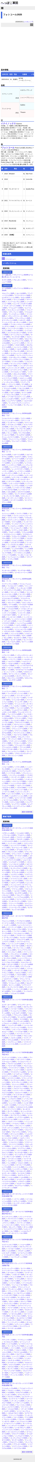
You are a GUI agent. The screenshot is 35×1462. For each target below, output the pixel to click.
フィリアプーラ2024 (16, 1130)
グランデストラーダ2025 (18, 954)
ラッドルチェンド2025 (16, 314)
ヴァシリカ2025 (18, 299)
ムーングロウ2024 (8, 1150)
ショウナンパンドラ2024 (18, 1221)
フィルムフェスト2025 (18, 1011)
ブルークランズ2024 (19, 1132)
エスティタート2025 (9, 1005)
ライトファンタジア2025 (23, 386)
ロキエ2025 (11, 492)
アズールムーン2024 (9, 1061)
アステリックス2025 (23, 837)
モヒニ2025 (8, 637)
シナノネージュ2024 (17, 1312)
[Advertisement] (17, 47)
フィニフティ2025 (21, 702)
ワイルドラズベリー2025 (10, 418)
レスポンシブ (28, 22)
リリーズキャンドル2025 (21, 553)
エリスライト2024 (13, 1078)
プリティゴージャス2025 (12, 306)
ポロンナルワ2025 (19, 374)
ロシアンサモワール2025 (23, 494)
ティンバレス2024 (13, 1113)
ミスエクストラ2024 (16, 1142)
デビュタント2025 (19, 280)
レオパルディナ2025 (19, 1013)
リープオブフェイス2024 (21, 1293)
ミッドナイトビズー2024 (20, 1146)
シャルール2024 (12, 1177)
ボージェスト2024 (16, 1134)
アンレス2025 (6, 299)
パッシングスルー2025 (18, 783)
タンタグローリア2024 (24, 1318)
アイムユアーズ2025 (16, 308)
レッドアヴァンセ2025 (18, 467)
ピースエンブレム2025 (11, 394)
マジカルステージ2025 (15, 586)
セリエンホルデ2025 (16, 866)
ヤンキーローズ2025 (9, 570)
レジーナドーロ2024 (9, 1297)
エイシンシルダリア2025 (10, 399)
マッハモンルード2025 (24, 588)
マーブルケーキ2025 (26, 604)
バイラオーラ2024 (8, 1183)
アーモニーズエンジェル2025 (20, 324)
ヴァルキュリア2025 (14, 424)
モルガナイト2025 (20, 637)
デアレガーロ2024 (19, 1444)
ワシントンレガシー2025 (10, 420)
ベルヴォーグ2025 (8, 665)
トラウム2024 (19, 1279)
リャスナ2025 (18, 330)
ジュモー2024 (28, 1103)
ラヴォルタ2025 (27, 532)
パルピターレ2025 (26, 380)
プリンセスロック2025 (9, 747)
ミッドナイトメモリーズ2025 (22, 619)
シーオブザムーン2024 (22, 1427)
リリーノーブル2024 (16, 1415)
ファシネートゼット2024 (20, 1136)
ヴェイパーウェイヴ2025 (17, 439)
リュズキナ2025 (17, 548)
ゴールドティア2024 (20, 1086)
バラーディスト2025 (17, 777)
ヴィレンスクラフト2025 (10, 437)
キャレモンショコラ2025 (15, 310)
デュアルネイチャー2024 (12, 1320)
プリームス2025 (24, 747)
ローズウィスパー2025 (15, 498)
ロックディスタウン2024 (21, 1203)
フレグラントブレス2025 (20, 341)
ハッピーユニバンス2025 (20, 769)
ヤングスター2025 (18, 337)
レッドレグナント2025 (9, 473)
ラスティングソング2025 (15, 520)
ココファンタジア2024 (9, 1244)
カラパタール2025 (18, 946)
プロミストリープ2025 (15, 755)
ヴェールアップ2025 (19, 441)
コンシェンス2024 (18, 1084)
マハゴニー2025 (24, 594)
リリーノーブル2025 (9, 555)
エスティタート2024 (9, 1173)
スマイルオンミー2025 (18, 372)
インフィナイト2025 (14, 843)
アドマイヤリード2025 (22, 295)
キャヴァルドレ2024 (17, 1080)
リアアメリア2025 (18, 538)
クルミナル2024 (7, 1092)
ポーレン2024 (28, 1227)
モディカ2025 (15, 392)
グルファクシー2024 (11, 1303)
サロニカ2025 (25, 297)
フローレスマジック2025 (21, 724)
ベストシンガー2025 (14, 657)
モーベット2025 (27, 642)
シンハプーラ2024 (18, 1356)
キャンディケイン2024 (9, 1216)
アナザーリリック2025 (24, 935)
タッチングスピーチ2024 (18, 1438)
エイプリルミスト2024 (24, 1421)
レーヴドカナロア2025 (9, 490)
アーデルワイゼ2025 (23, 921)
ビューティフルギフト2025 (22, 303)
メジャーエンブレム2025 (15, 301)
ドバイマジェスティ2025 (18, 878)
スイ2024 (10, 1107)
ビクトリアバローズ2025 (23, 798)
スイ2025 (27, 960)
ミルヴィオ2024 (9, 1411)
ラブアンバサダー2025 (19, 530)
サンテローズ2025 (10, 958)
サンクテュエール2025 (21, 1021)
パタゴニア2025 (20, 972)
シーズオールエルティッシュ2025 (18, 396)
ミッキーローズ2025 (14, 617)
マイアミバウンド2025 (9, 584)
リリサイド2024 (27, 1348)
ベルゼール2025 (12, 663)
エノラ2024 (14, 1231)
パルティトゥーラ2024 (15, 1121)
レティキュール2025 (16, 905)
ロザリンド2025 (7, 494)
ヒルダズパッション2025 (10, 297)
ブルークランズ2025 (20, 735)
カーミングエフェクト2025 (19, 334)
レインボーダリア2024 (9, 1295)
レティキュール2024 (17, 1401)
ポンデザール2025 (15, 680)
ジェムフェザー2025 (14, 1025)
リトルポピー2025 (22, 833)
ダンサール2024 (17, 1440)
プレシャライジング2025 (15, 751)
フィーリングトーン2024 (15, 1322)
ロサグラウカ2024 (22, 1392)
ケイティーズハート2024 (21, 1090)
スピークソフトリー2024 (12, 1109)
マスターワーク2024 (23, 1183)
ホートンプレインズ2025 (17, 674)
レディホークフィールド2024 (17, 1233)
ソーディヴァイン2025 (11, 966)
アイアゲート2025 (19, 931)
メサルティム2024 (24, 1181)
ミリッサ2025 (8, 625)
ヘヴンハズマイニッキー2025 (17, 316)
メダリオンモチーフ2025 (12, 631)
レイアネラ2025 (18, 461)
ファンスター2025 (18, 700)
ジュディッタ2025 (10, 925)
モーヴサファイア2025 (11, 644)
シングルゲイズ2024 (14, 1099)
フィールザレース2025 (18, 706)
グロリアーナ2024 (18, 1434)
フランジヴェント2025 (22, 318)
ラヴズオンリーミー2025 (12, 534)
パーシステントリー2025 (18, 789)
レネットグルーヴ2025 (16, 483)
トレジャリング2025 (20, 347)
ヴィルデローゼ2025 (23, 435)
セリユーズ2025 (12, 964)
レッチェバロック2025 (11, 382)
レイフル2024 (6, 1167)
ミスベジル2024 (21, 1150)
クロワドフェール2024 (21, 1088)
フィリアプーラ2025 (14, 1035)
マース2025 (13, 604)
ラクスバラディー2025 (15, 517)
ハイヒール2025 (7, 767)
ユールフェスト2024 (23, 1179)
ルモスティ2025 (24, 320)
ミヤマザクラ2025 (8, 623)
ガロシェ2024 (13, 1301)
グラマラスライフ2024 (15, 1219)
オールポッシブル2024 (15, 1272)
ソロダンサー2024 (18, 1274)
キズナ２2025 (6, 280)
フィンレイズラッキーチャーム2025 (14, 322)
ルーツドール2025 (18, 459)
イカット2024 (22, 1057)
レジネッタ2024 (24, 1295)
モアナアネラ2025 (13, 635)
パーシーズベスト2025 (15, 328)
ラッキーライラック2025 (17, 901)
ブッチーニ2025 (17, 726)
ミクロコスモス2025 (11, 606)
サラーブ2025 (15, 956)
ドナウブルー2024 (19, 1448)
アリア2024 (11, 1305)
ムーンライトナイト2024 (10, 1225)
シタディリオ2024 (10, 1105)
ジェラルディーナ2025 (16, 862)
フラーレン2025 (20, 718)
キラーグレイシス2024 (19, 1082)
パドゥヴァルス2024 (9, 1181)
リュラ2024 (11, 1163)
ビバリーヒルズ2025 (11, 800)
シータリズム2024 (15, 1314)
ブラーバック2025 (21, 731)
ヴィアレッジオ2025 (9, 431)
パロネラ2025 (19, 345)
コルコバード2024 (21, 1092)
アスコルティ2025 (8, 837)
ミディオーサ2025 (10, 621)
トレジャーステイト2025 (15, 968)
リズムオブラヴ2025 (17, 542)
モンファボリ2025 (18, 909)
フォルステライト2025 (19, 710)
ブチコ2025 (6, 726)
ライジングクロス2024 (9, 1205)
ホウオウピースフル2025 (24, 669)
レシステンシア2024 (20, 1169)
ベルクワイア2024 (16, 1373)
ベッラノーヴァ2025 (14, 405)
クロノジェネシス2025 (15, 851)
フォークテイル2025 (14, 714)
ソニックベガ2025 (27, 964)
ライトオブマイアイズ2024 (13, 1229)
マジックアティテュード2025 (19, 359)
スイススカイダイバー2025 (16, 332)
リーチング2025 (12, 559)
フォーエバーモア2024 (19, 1285)
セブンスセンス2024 (19, 1316)
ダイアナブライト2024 (18, 1115)
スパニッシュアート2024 (10, 1268)
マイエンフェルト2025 (16, 983)
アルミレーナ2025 (8, 839)
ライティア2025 (21, 513)
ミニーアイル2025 (24, 621)
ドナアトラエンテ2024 (19, 1446)
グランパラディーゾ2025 (20, 854)
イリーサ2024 (6, 1199)
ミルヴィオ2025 (21, 349)
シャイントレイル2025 (18, 1027)
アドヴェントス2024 (9, 1175)
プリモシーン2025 (19, 743)
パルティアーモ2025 (23, 785)
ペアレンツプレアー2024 (15, 1291)
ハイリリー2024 (14, 1283)
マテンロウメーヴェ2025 (12, 590)
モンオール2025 (15, 640)
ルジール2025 (6, 454)
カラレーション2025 (9, 950)
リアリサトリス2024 (14, 1159)
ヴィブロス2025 (24, 433)
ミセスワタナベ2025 (9, 615)
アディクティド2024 (23, 1059)
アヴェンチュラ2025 (20, 1015)
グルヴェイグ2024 (13, 1396)
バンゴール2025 (17, 779)
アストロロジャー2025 (21, 933)
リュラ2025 (29, 548)
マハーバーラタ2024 (16, 1144)
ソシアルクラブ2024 (22, 1436)
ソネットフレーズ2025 (19, 1029)
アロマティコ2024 (24, 1419)
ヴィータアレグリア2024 (23, 1154)
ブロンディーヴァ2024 (15, 1140)
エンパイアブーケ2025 (18, 845)
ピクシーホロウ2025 (17, 802)
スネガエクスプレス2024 (24, 1107)
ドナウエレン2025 (18, 876)
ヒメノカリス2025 (13, 794)
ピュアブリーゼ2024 (22, 1117)
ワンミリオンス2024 (23, 1405)
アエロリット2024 (13, 1390)
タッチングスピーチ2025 (18, 868)
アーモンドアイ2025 (11, 937)
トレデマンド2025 (8, 326)
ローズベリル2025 (16, 500)
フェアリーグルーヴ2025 (15, 887)
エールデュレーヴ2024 (21, 1074)
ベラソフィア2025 (15, 659)
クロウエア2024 (12, 1366)
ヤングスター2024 (21, 1152)
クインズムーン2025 (14, 952)
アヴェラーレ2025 (23, 939)
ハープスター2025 (13, 773)
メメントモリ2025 (16, 633)
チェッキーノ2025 (18, 870)
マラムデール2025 (10, 388)
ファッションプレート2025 (16, 697)
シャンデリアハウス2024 (15, 1425)
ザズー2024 (6, 1356)
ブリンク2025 (6, 735)
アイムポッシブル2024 (9, 1388)
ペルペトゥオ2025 (13, 667)
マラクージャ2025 (24, 596)
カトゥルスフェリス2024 (15, 1432)
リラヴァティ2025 (10, 551)
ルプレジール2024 (19, 1201)
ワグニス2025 (25, 418)
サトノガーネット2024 (15, 1310)
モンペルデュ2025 (13, 642)
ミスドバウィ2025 (24, 613)
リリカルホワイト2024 (11, 1255)
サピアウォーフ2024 (22, 1185)
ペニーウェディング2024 (18, 1257)
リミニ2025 (11, 546)
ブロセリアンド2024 (16, 1442)
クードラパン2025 (8, 923)
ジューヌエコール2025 (16, 864)
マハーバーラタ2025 (9, 596)
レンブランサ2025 (18, 485)
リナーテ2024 (18, 1417)
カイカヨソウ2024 (24, 1173)
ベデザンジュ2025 (8, 833)
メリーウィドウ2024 (23, 1223)
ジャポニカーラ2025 (14, 960)
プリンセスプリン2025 (22, 745)
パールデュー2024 (18, 1123)
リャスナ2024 (8, 1350)
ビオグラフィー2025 (11, 979)
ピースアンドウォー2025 (18, 370)
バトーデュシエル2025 (16, 775)
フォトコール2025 (22, 708)
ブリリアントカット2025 (21, 733)
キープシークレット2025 (21, 948)
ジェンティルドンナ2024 (10, 1429)
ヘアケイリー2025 (13, 384)
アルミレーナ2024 (10, 1419)
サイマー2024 (25, 1268)
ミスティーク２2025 (9, 613)
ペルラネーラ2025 (18, 390)
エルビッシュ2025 (25, 378)
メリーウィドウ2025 (14, 927)
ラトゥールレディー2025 (18, 528)
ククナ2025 (24, 1019)
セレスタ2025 (21, 293)
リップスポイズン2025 (15, 544)
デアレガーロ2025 (18, 872)
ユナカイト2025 (7, 572)
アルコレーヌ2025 (26, 937)
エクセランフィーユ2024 (12, 1423)
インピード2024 (18, 1070)
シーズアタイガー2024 (9, 1097)
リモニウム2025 (23, 388)
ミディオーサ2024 (27, 1409)
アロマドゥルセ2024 (14, 1063)
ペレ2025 (10, 669)
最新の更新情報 (27, 812)
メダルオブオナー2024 (15, 1413)
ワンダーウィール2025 (15, 422)
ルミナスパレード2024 (16, 1398)
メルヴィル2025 (15, 1038)
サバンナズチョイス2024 (21, 1094)
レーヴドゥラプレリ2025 (21, 488)
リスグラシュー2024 (14, 1161)
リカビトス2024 (23, 1163)
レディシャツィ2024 (22, 1324)
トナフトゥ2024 (18, 1199)
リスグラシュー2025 (14, 1042)
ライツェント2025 (8, 513)
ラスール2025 (16, 522)
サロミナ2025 (26, 956)
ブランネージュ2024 (14, 1289)
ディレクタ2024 (15, 1277)
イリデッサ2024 (7, 1185)
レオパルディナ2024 (9, 1253)
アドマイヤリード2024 (16, 1068)
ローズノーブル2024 (23, 1165)
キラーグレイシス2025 (9, 320)
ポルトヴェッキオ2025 (15, 678)
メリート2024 (15, 1348)
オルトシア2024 (26, 1301)
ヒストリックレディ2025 (15, 368)
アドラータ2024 (12, 1308)
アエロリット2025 (24, 835)
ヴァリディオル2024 (14, 1328)
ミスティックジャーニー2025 (20, 611)
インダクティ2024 (8, 1421)
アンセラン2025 (9, 939)
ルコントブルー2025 (19, 929)
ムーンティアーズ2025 (19, 627)
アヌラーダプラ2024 (14, 1066)
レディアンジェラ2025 (15, 475)
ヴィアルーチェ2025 (17, 351)
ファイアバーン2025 (9, 691)
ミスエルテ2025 (12, 609)
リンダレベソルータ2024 (12, 1156)
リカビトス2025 (17, 540)
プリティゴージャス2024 (10, 1128)
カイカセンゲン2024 (23, 1171)
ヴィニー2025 (12, 433)
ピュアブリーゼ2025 (14, 401)
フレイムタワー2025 (17, 720)
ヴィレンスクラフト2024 (10, 1407)
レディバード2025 (13, 481)
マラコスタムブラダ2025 (10, 598)
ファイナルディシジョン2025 (17, 693)
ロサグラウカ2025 (24, 492)
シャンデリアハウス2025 (12, 860)
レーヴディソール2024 (21, 1403)
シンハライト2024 (15, 1103)
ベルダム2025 (25, 663)
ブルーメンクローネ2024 (12, 1371)
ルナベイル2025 (18, 454)
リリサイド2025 (17, 361)
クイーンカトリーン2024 (10, 1270)
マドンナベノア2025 (17, 592)
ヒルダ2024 (24, 1177)
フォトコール (8, 147)
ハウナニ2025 (19, 767)
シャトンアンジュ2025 (24, 858)
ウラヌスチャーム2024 (18, 1072)
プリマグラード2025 (11, 380)
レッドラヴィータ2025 (22, 471)
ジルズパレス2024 (13, 1360)
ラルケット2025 (14, 532)
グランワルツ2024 (27, 1368)
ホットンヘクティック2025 (13, 672)
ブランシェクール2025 (19, 728)
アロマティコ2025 (22, 839)
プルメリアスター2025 (9, 749)
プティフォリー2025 (16, 312)
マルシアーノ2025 (8, 293)
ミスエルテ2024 (12, 1409)
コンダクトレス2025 (14, 1007)
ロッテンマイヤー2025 (11, 496)
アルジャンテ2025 (8, 921)
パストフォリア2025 (19, 781)
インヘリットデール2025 (15, 944)
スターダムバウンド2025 (17, 357)
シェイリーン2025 (18, 343)
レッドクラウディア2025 (20, 469)
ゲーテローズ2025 (21, 856)
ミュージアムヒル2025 (24, 623)
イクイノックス (8, 123)
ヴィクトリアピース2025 (18, 363)
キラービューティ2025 (19, 847)
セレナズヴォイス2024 (9, 1246)
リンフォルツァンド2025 (15, 557)
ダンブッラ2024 (12, 1111)
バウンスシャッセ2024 (22, 1125)
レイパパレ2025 (17, 463)
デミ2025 (25, 384)
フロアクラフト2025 (16, 339)
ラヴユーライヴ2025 (19, 536)
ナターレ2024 (15, 1281)
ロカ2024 (10, 1392)
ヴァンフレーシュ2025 (18, 427)
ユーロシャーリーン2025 (18, 353)
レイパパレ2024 (18, 1167)
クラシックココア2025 (21, 376)
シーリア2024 (15, 1101)
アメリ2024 (29, 1417)
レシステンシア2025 (14, 465)
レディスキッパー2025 (19, 477)
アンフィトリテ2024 (9, 1057)
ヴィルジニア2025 (8, 435)
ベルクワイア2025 (13, 661)
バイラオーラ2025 (16, 1009)
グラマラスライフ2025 (24, 923)
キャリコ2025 (26, 392)
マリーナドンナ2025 (14, 600)
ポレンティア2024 (15, 1227)
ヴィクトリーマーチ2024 (15, 1299)
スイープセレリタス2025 (10, 962)
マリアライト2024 (24, 1148)
